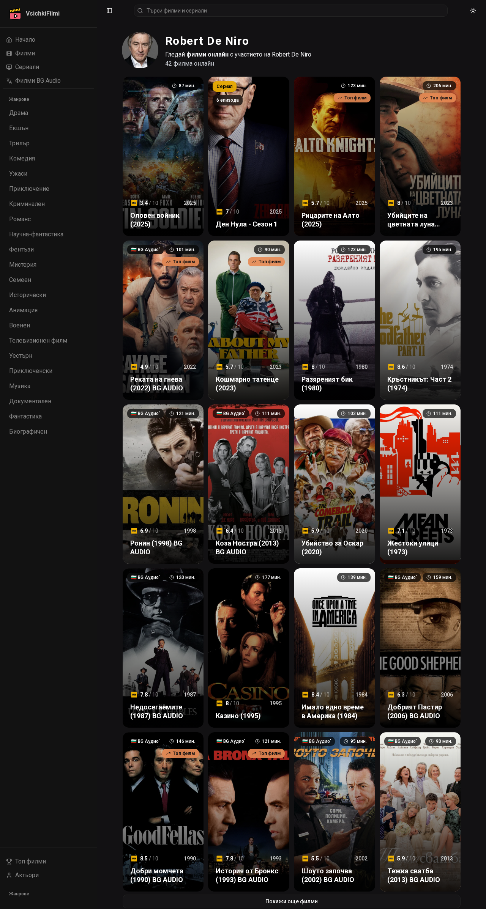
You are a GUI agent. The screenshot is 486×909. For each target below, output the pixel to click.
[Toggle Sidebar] (97, 454)
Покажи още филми (291, 901)
